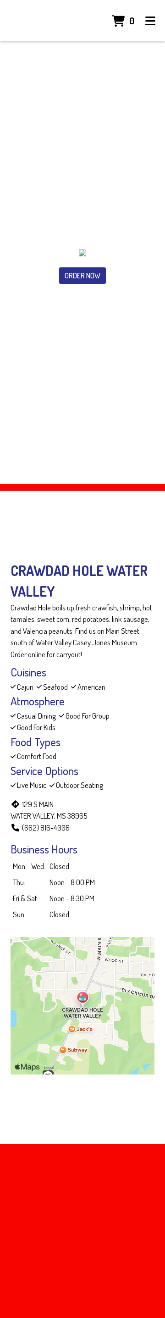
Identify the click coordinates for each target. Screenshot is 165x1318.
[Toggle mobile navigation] (150, 21)
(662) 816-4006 (46, 827)
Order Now (82, 275)
